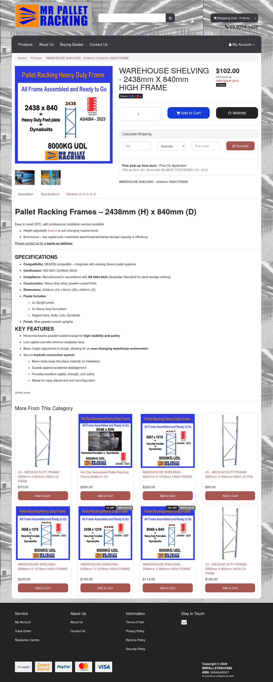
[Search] (170, 17)
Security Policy (135, 649)
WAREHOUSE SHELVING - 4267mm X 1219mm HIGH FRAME (167, 474)
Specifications (50, 194)
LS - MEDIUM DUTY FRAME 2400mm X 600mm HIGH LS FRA (229, 474)
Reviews (73, 194)
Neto (231, 676)
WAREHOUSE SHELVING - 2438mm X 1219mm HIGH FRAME (105, 566)
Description (25, 194)
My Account (23, 622)
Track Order (23, 631)
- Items (233, 18)
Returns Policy (135, 640)
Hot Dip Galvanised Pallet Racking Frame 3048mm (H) (104, 474)
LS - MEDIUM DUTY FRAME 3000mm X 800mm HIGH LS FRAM (226, 568)
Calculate (241, 146)
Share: (124, 96)
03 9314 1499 (243, 26)
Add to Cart (190, 112)
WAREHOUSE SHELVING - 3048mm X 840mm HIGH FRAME (167, 566)
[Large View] (25, 177)
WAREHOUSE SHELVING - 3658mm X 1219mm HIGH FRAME (43, 566)
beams (53, 230)
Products (25, 44)
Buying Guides (71, 44)
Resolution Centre (27, 640)
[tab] (26, 194)
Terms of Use (135, 622)
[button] (237, 113)
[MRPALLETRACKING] (53, 15)
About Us (46, 44)
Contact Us (99, 44)
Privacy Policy (135, 631)
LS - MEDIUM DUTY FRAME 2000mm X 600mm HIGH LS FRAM (39, 476)
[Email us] (184, 622)
